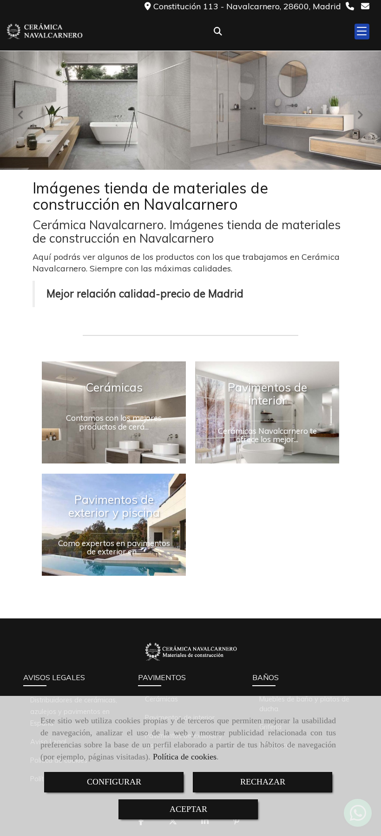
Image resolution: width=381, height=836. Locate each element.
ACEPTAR (188, 809)
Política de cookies (185, 756)
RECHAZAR (262, 781)
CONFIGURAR (114, 781)
